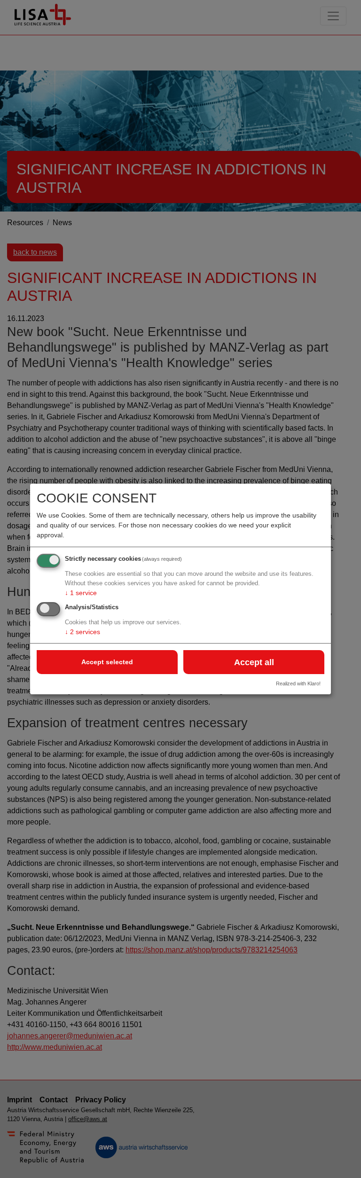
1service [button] (81, 593)
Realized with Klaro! (298, 683)
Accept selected (107, 662)
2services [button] (82, 632)
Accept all (254, 662)
